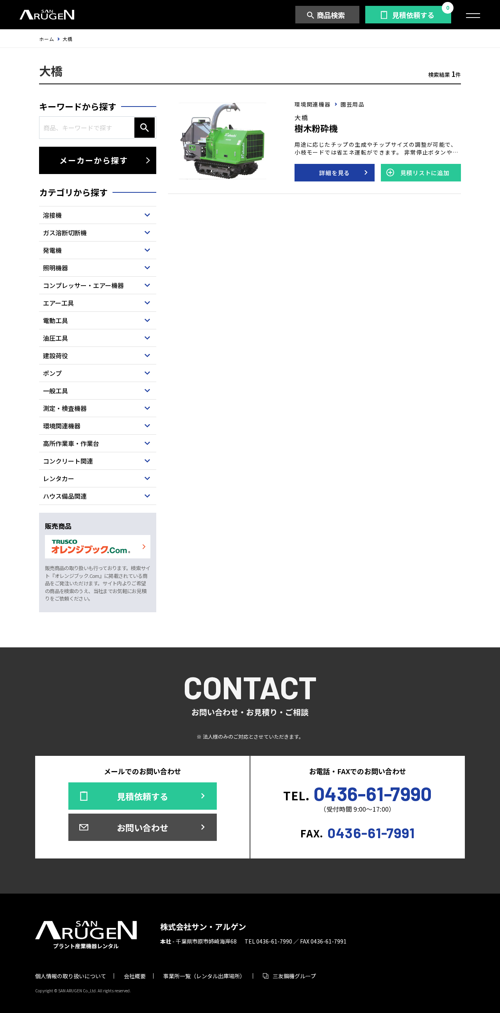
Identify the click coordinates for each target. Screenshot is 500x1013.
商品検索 (331, 15)
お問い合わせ (142, 827)
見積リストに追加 (425, 173)
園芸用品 (353, 104)
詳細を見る (334, 173)
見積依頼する (413, 15)
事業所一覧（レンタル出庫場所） (204, 976)
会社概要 (135, 976)
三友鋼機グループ (294, 976)
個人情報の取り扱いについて (70, 976)
